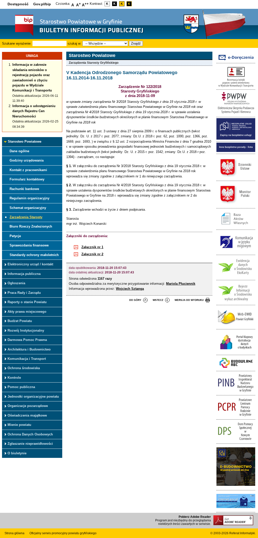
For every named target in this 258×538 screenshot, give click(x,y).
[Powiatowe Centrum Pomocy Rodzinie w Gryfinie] (235, 416)
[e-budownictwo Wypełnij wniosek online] (235, 487)
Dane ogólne (19, 151)
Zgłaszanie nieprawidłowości (30, 444)
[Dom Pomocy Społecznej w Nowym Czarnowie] (235, 440)
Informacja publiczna (24, 274)
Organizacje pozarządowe (28, 406)
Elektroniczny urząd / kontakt (30, 264)
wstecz (158, 300)
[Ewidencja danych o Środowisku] (235, 277)
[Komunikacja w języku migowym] (235, 252)
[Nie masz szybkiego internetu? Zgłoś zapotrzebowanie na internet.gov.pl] (235, 509)
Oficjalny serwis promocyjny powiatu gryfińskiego (62, 533)
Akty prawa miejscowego (27, 311)
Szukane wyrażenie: (16, 43)
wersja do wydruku (189, 300)
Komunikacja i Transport (27, 359)
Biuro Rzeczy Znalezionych (31, 226)
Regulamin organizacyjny (29, 198)
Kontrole (14, 377)
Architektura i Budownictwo (29, 349)
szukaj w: (74, 43)
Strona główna (14, 533)
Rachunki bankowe (24, 189)
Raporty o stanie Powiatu (27, 302)
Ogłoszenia (16, 283)
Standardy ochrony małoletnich (34, 255)
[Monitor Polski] (235, 205)
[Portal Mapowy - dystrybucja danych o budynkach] (235, 352)
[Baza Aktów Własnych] (235, 227)
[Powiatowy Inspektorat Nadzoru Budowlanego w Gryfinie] (235, 392)
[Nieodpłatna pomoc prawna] (235, 138)
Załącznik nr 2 (92, 254)
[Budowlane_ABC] (235, 368)
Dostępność (18, 4)
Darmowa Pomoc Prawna (27, 340)
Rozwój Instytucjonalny (26, 330)
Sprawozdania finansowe (29, 245)
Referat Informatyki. (242, 533)
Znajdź (136, 43)
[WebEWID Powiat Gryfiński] (235, 326)
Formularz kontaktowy (27, 179)
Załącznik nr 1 (92, 247)
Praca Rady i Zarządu (24, 293)
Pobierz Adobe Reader (195, 516)
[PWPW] (235, 114)
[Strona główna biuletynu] (74, 35)
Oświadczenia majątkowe (27, 415)
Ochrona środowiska (24, 368)
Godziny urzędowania (27, 160)
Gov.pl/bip (42, 4)
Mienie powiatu (19, 425)
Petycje (15, 236)
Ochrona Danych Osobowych (30, 434)
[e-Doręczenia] (235, 60)
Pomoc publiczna (21, 387)
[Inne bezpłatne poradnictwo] (235, 151)
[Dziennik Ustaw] (235, 178)
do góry (135, 300)
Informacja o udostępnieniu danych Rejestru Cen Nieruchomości (33, 111)
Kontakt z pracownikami (28, 170)
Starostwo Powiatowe (24, 141)
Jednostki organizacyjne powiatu (33, 396)
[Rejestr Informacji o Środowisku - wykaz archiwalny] (235, 302)
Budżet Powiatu (20, 321)
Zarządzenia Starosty (26, 217)
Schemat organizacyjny (28, 208)
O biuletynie (17, 453)
